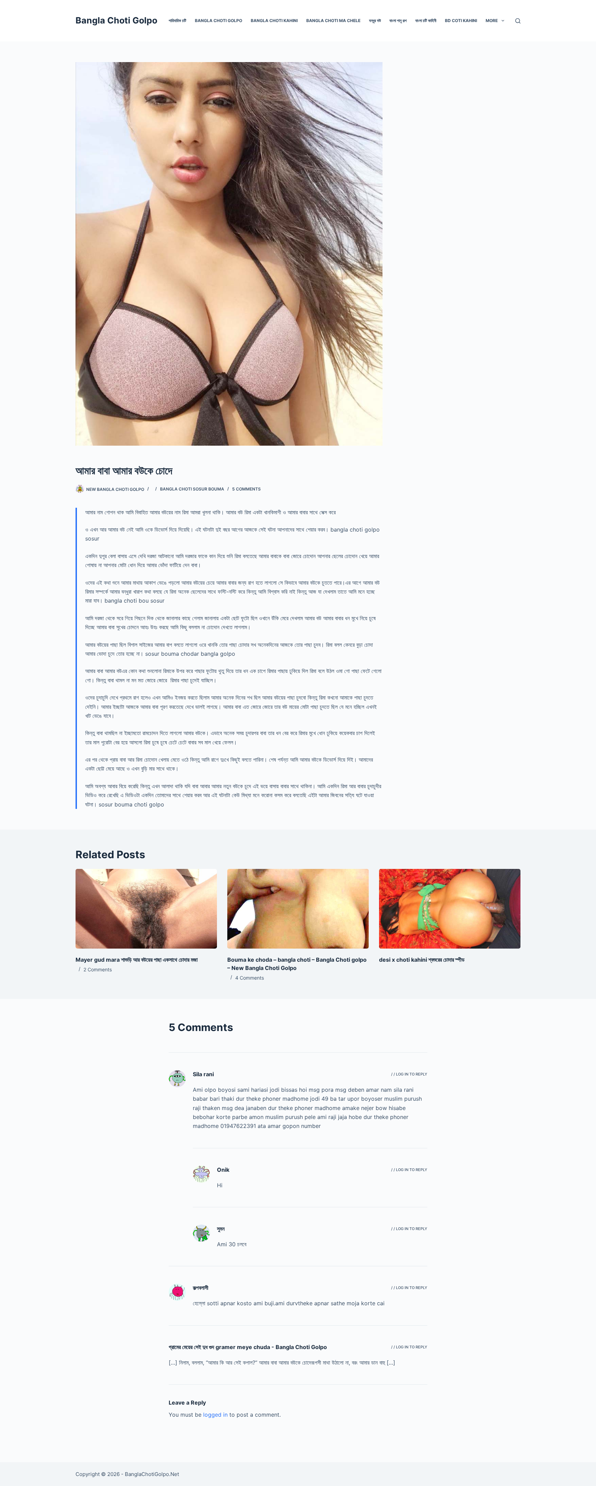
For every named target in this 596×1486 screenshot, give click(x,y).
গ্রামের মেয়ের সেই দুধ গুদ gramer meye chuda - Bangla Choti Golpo (248, 1347)
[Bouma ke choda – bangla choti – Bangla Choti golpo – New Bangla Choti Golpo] (298, 909)
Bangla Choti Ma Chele (333, 20)
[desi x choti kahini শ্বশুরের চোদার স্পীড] (449, 909)
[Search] (517, 20)
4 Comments (249, 978)
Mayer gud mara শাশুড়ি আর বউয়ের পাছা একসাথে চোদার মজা (137, 959)
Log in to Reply (411, 1074)
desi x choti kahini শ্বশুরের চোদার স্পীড (422, 959)
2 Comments (97, 969)
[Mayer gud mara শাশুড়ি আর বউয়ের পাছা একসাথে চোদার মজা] (146, 909)
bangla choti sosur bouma (192, 489)
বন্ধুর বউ (375, 20)
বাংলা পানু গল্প (398, 20)
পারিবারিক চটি (177, 20)
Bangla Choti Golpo (116, 20)
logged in (215, 1414)
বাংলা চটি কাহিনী (425, 20)
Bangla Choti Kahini (274, 20)
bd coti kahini (461, 20)
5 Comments (246, 489)
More (492, 20)
